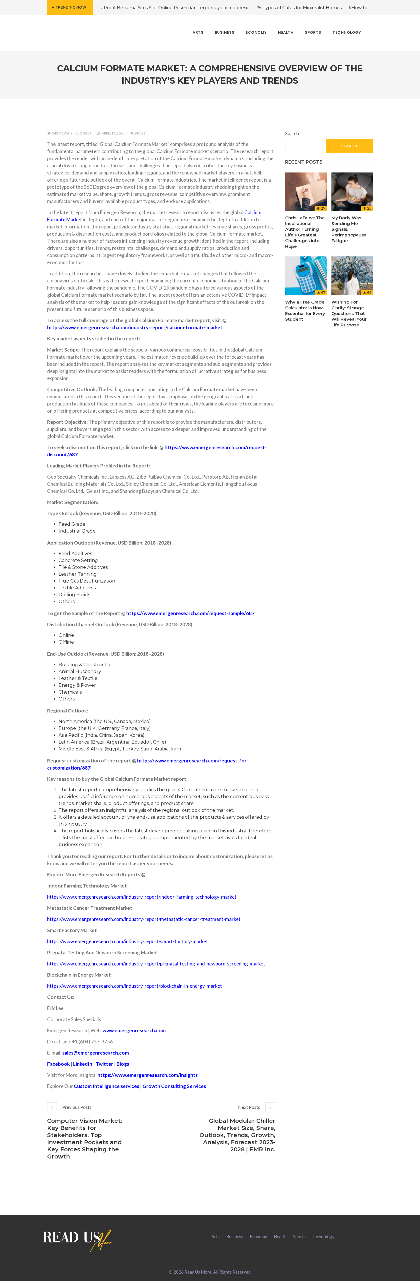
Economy (258, 1236)
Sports (299, 1236)
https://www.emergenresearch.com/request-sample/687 (190, 613)
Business (137, 133)
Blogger (83, 133)
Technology (323, 1236)
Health (280, 1236)
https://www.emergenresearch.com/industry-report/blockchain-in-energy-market (134, 986)
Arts (215, 1236)
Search (292, 133)
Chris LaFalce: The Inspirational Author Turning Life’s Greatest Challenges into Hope (305, 232)
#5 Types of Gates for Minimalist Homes (299, 7)
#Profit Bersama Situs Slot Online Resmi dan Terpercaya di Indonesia (175, 7)
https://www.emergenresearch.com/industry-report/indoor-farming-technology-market (142, 897)
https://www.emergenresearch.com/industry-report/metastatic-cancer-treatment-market (144, 919)
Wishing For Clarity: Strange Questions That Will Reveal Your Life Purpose (349, 313)
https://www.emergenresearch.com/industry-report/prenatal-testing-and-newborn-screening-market (156, 964)
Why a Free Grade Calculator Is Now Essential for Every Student (305, 310)
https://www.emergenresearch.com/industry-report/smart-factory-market (127, 941)
